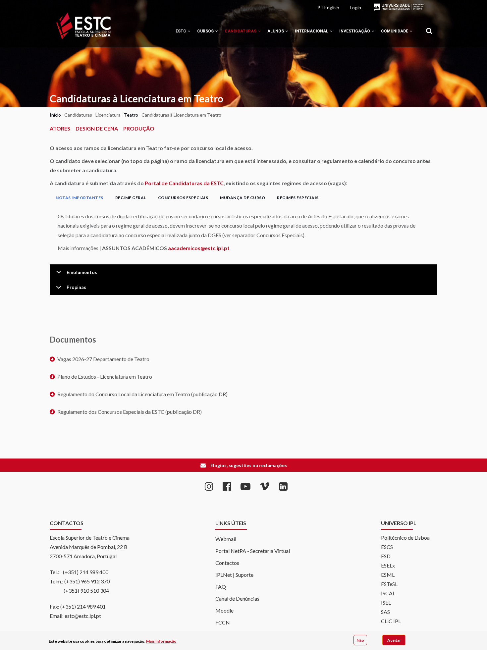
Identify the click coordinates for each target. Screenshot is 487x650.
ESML (388, 574)
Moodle (224, 610)
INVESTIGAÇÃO (355, 31)
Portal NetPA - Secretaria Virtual (252, 551)
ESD (386, 556)
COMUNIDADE (395, 31)
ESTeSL (389, 584)
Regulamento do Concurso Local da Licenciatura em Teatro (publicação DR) (142, 394)
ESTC (181, 31)
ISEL (386, 602)
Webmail (225, 539)
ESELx (388, 565)
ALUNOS (276, 31)
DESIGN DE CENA (97, 128)
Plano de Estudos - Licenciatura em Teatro (104, 376)
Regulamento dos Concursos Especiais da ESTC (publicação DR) (129, 411)
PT (320, 7)
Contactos (227, 563)
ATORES (60, 128)
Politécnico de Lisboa (405, 537)
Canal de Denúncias (237, 598)
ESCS (387, 547)
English (331, 7)
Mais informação (161, 641)
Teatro (131, 115)
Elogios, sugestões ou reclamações (248, 465)
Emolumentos (82, 272)
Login (355, 7)
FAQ (220, 586)
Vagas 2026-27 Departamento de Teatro (103, 359)
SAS (385, 612)
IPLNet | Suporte (234, 574)
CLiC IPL (391, 621)
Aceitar (394, 639)
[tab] (79, 197)
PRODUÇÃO (138, 128)
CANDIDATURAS (241, 31)
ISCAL (388, 593)
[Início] (83, 26)
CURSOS (206, 31)
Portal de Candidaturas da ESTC (184, 183)
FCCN (222, 622)
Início (55, 115)
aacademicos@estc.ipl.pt (199, 248)
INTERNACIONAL (312, 31)
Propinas (76, 287)
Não (360, 639)
